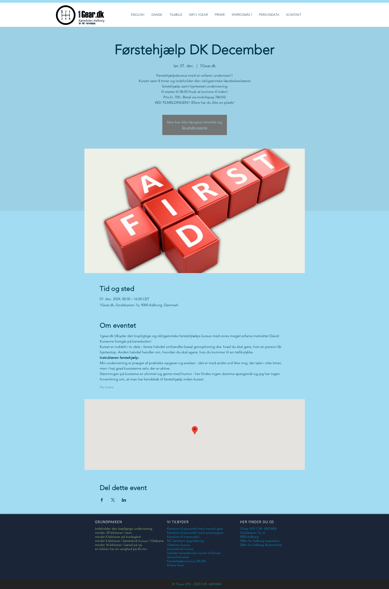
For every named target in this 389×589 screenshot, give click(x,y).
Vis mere (106, 387)
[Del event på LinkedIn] (124, 500)
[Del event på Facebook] (102, 500)
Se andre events (194, 127)
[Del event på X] (113, 500)
